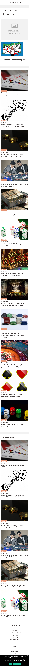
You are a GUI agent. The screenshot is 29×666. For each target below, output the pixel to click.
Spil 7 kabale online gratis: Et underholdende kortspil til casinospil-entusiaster (13, 335)
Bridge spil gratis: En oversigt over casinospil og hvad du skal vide (12, 155)
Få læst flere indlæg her (14, 59)
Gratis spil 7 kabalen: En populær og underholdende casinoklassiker (12, 396)
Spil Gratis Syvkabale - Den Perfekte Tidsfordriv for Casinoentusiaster (12, 274)
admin (16, 10)
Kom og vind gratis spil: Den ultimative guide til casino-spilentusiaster (13, 215)
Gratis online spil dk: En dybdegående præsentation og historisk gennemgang (14, 366)
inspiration (4, 90)
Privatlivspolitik (16, 664)
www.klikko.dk (16, 639)
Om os (14, 653)
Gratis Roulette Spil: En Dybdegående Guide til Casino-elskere (13, 245)
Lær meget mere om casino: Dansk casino (12, 96)
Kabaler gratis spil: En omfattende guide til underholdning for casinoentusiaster (14, 304)
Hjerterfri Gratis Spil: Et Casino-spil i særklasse (12, 425)
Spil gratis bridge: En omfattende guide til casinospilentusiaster (14, 185)
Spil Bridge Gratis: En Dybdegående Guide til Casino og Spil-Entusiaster (12, 126)
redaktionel (4, 120)
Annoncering (14, 651)
